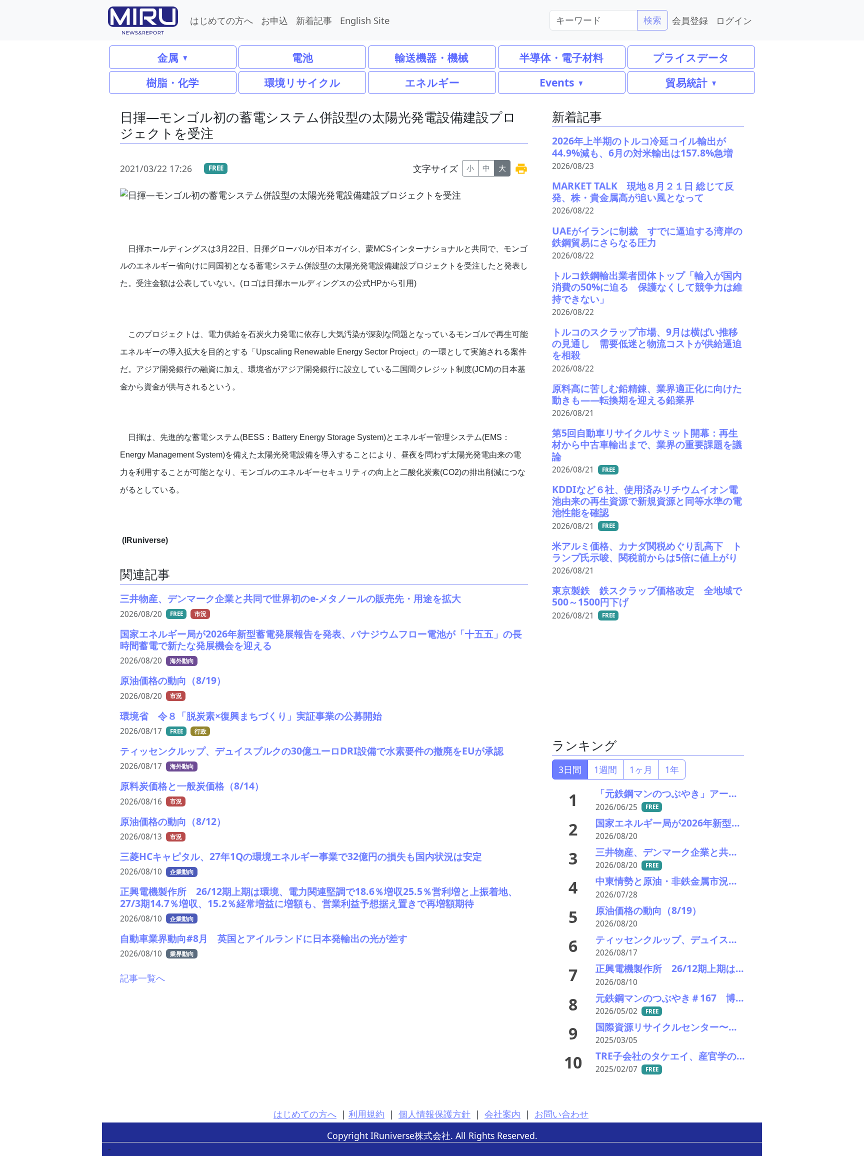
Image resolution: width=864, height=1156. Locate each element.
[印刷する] (521, 168)
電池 (302, 57)
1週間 (605, 770)
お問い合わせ (561, 1114)
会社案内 (502, 1114)
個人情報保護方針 (434, 1114)
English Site (365, 20)
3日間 (570, 770)
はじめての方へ (221, 20)
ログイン (734, 20)
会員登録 (690, 20)
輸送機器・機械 (431, 57)
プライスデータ (691, 57)
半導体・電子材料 (562, 57)
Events (557, 82)
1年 (672, 770)
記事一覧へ (142, 978)
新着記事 (314, 20)
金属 (168, 57)
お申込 (274, 20)
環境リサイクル (302, 82)
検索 (653, 20)
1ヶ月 (641, 770)
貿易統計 (687, 82)
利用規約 (366, 1114)
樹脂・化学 (172, 82)
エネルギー (432, 82)
